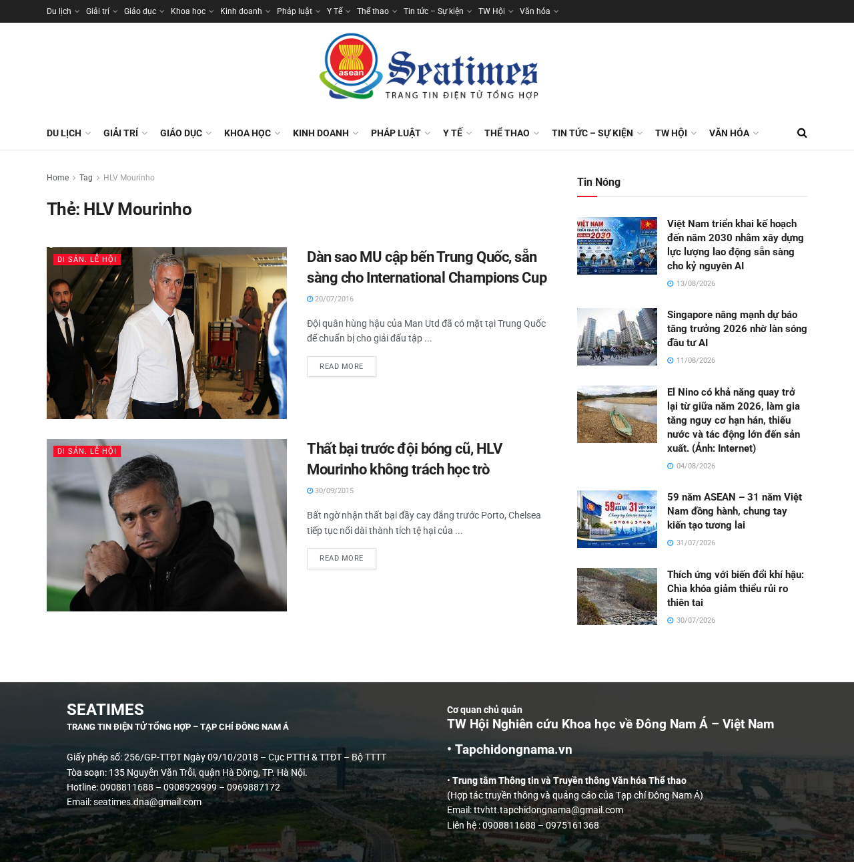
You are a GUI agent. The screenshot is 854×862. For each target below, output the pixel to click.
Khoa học (188, 11)
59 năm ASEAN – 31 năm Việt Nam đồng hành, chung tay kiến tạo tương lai (734, 511)
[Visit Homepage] (427, 69)
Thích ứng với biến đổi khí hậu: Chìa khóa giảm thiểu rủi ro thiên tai (735, 589)
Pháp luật (294, 11)
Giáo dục (140, 11)
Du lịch (59, 11)
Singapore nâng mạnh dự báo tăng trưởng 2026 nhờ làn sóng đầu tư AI (737, 329)
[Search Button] (802, 133)
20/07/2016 (333, 299)
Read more (348, 363)
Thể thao (373, 11)
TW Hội (491, 11)
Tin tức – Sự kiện (434, 11)
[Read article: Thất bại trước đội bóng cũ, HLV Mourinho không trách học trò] (167, 525)
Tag (86, 177)
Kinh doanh (241, 11)
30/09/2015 (333, 490)
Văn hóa (535, 11)
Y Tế (334, 11)
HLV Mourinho (129, 177)
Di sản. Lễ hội (87, 259)
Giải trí (97, 11)
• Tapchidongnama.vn (509, 749)
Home (58, 177)
